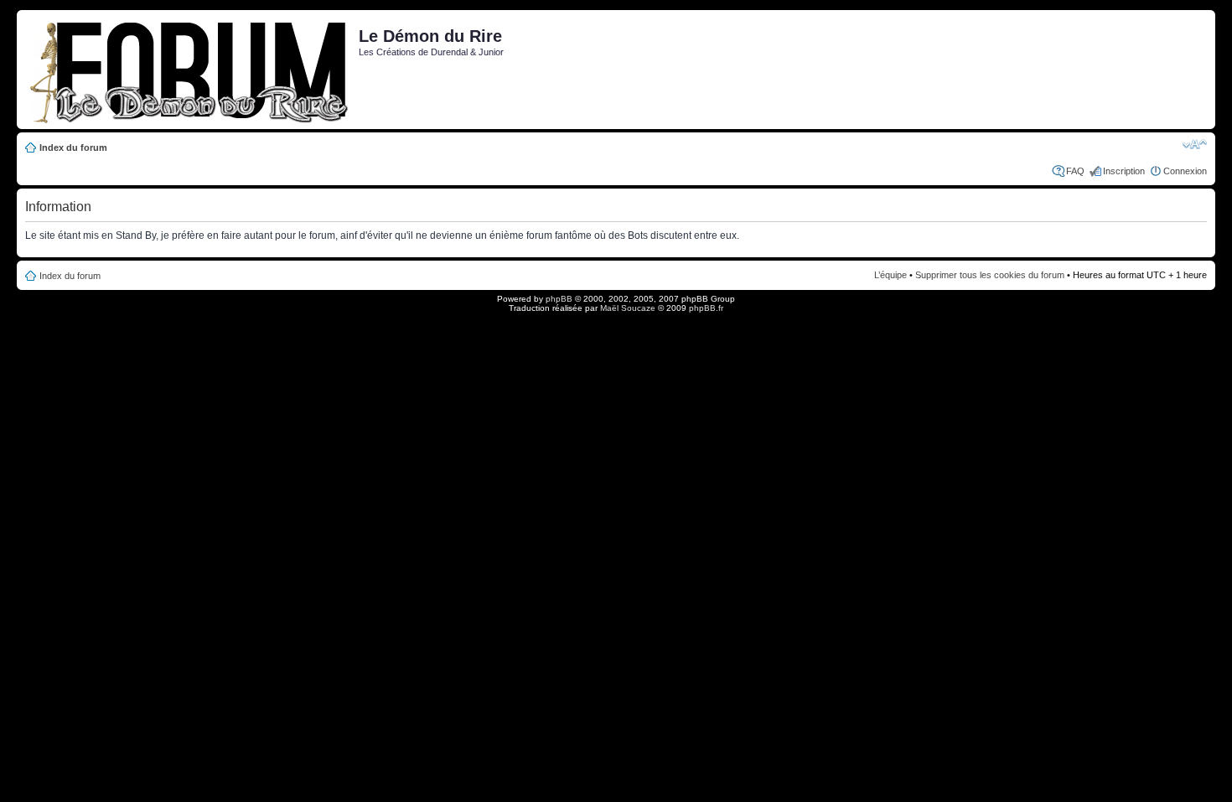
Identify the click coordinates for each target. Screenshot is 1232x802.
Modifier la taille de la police (1195, 144)
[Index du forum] (190, 69)
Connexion (1185, 171)
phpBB (559, 298)
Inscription (1124, 171)
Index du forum (73, 147)
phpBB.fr (706, 308)
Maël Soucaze (627, 308)
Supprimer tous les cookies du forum (989, 275)
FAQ (1075, 171)
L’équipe (890, 275)
